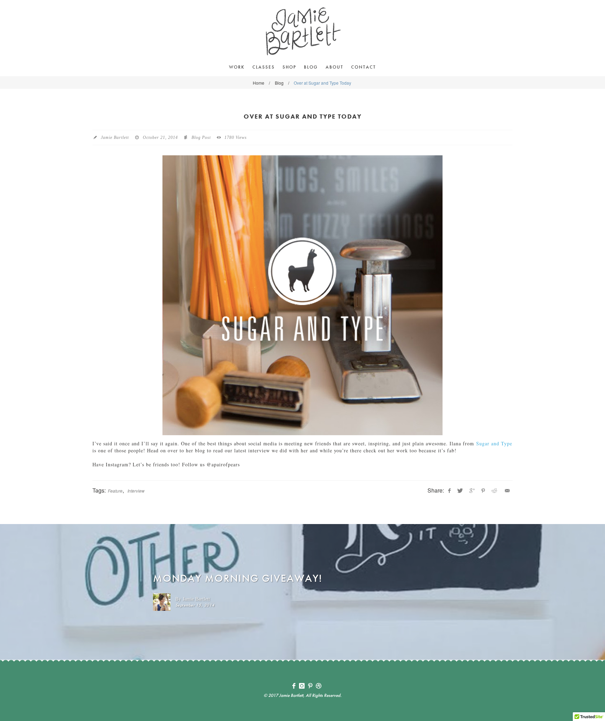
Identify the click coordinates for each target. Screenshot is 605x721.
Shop (289, 67)
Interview (136, 491)
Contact (363, 67)
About (334, 67)
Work (237, 67)
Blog (311, 67)
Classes (263, 67)
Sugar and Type (494, 443)
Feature (115, 491)
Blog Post (201, 137)
